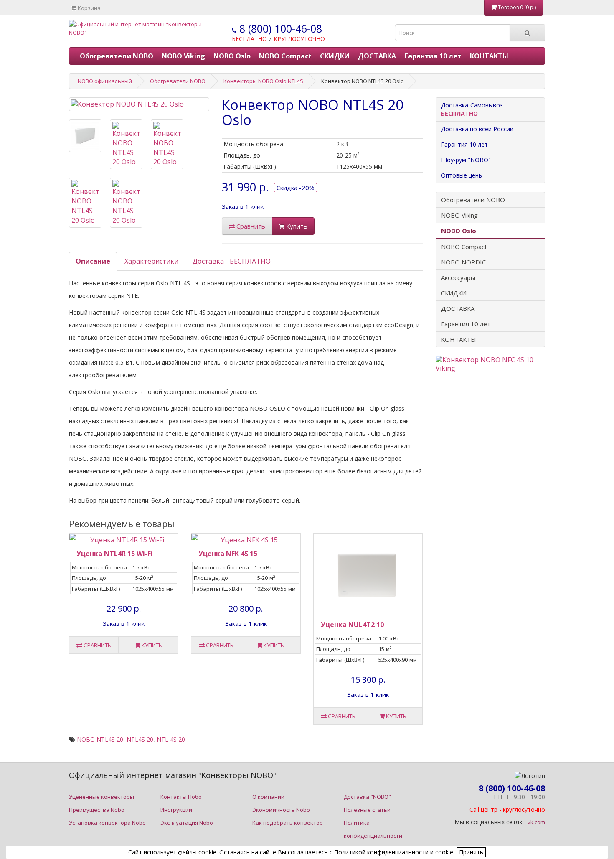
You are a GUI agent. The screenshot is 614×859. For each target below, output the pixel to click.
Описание (93, 261)
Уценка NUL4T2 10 (352, 624)
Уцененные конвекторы (101, 797)
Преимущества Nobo (96, 809)
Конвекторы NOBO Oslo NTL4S (263, 81)
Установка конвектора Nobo (107, 822)
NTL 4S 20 (171, 739)
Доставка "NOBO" (367, 797)
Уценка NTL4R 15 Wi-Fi (114, 553)
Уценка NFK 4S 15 (227, 553)
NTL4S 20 (140, 739)
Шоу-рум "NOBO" (466, 160)
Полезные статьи (367, 809)
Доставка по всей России (477, 129)
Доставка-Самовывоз (472, 109)
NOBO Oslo (232, 56)
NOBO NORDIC (463, 262)
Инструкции (176, 809)
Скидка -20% (296, 187)
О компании (268, 797)
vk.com (536, 822)
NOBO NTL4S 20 (100, 739)
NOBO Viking (183, 56)
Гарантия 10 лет (433, 56)
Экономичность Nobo (281, 809)
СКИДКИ (335, 56)
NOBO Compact (285, 56)
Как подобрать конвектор (287, 822)
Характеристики (151, 261)
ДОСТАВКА (377, 56)
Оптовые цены (462, 175)
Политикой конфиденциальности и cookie (393, 852)
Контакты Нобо (181, 797)
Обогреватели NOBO (116, 56)
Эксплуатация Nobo (186, 822)
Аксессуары (458, 277)
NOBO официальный (105, 81)
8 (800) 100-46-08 (279, 28)
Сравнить (250, 226)
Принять (471, 852)
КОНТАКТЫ (489, 56)
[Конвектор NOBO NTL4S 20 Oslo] (139, 104)
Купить (295, 226)
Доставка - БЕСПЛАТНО (232, 261)
